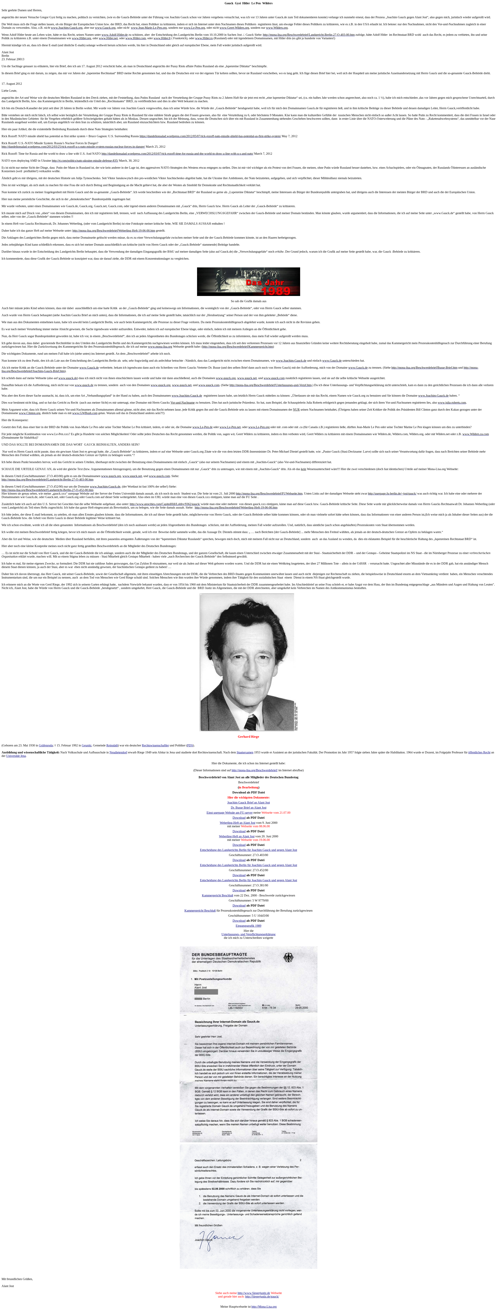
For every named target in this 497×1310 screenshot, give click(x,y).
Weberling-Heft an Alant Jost (237, 822)
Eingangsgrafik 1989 (248, 925)
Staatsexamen (245, 752)
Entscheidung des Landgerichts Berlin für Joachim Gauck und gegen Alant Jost (248, 850)
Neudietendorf (118, 752)
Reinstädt (112, 745)
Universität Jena (16, 756)
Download (239, 817)
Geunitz (86, 745)
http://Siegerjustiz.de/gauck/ (262, 1296)
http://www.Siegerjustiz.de (254, 1293)
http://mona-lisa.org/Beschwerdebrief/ (255, 770)
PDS (190, 745)
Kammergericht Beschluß (217, 895)
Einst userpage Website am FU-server (230, 812)
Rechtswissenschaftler (155, 745)
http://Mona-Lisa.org (264, 1306)
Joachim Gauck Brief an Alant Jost (248, 802)
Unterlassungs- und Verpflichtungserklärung (248, 934)
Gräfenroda (46, 745)
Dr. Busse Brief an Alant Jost (248, 807)
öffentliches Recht (479, 752)
